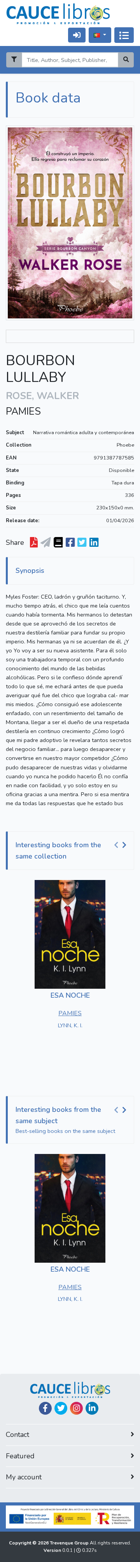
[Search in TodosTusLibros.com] (58, 543)
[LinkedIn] (92, 1408)
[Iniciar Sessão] (77, 35)
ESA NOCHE (70, 995)
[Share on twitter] (81, 543)
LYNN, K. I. (70, 1025)
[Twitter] (60, 1408)
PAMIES (23, 411)
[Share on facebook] (70, 543)
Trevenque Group (70, 1543)
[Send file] (45, 543)
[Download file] (34, 543)
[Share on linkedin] (93, 543)
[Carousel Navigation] (121, 845)
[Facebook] (45, 1408)
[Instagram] (76, 1408)
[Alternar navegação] (124, 35)
